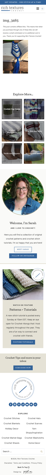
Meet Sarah (23, 249)
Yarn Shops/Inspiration (34, 430)
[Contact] (35, 404)
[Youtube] (27, 404)
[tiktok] (23, 404)
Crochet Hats (34, 418)
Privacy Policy (36, 463)
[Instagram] (15, 404)
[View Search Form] (42, 8)
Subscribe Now (23, 368)
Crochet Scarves (34, 423)
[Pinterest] (19, 404)
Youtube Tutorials (23, 342)
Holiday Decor (11, 428)
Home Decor (34, 443)
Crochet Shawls (11, 443)
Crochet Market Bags (12, 438)
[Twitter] (31, 404)
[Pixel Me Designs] (27, 472)
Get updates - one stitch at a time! (23, 2)
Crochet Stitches (12, 418)
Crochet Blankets (12, 423)
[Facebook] (11, 404)
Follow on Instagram (23, 256)
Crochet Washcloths (34, 438)
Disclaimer (8, 463)
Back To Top (22, 467)
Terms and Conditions (21, 463)
